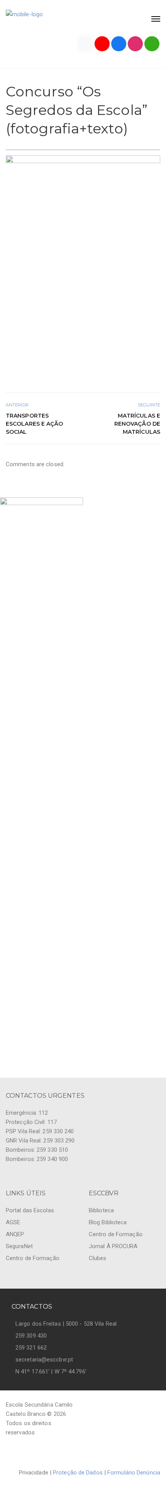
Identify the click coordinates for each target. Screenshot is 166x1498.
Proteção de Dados (78, 1472)
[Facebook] (118, 44)
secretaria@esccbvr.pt (44, 1359)
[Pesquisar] (152, 44)
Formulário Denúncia (133, 1472)
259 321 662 (31, 1347)
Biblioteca (101, 1210)
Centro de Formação (32, 1258)
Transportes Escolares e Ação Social (34, 423)
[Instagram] (135, 44)
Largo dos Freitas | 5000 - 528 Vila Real (66, 1323)
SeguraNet (19, 1246)
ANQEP (15, 1234)
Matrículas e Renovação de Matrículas (137, 423)
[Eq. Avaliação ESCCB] (85, 44)
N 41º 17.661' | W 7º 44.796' (50, 1371)
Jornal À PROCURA (113, 1246)
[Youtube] (102, 44)
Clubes (98, 1258)
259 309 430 (31, 1335)
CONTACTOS (32, 1306)
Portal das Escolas (30, 1210)
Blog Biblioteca (108, 1222)
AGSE (13, 1222)
